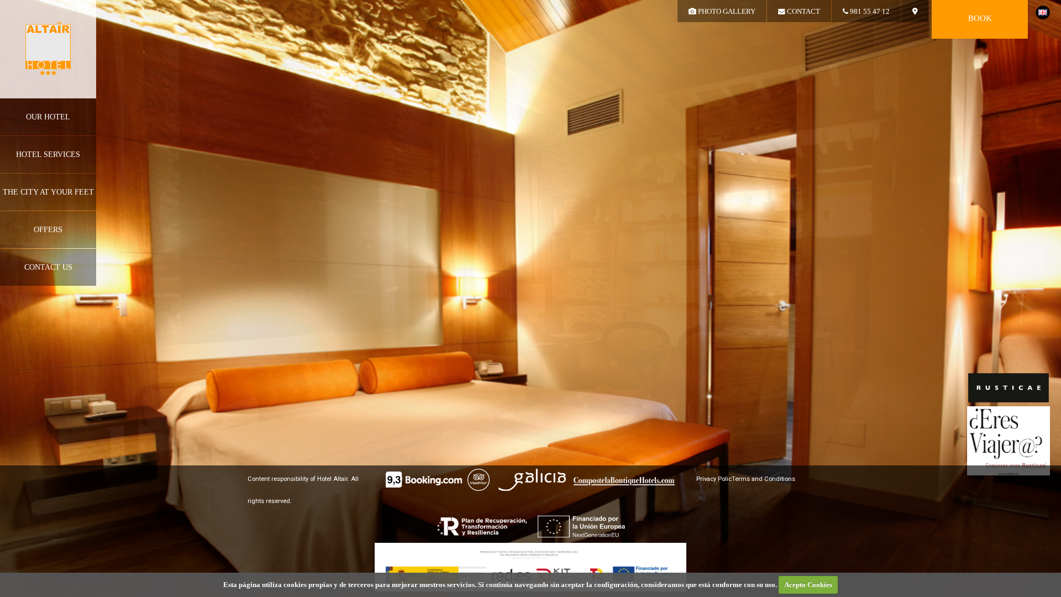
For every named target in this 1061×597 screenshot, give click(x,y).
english (1043, 12)
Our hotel (48, 117)
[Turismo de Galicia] (533, 481)
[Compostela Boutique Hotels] (624, 482)
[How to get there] (914, 11)
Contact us (48, 267)
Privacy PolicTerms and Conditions (745, 479)
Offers (48, 230)
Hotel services (48, 154)
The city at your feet (48, 192)
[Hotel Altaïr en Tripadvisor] (478, 481)
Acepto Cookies (808, 584)
